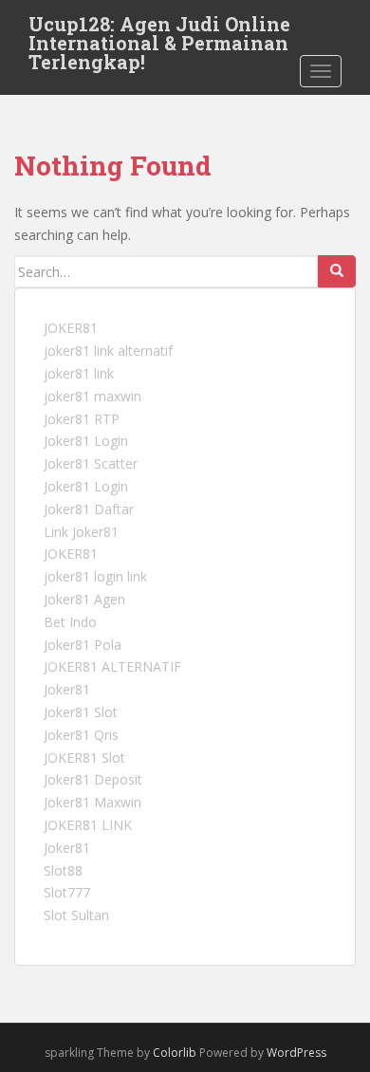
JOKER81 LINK (88, 825)
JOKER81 (71, 328)
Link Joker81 (81, 532)
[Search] (337, 271)
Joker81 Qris (81, 735)
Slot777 (67, 892)
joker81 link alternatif (108, 351)
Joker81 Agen (84, 599)
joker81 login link (95, 576)
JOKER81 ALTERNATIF (112, 666)
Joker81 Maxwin (92, 802)
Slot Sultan (76, 915)
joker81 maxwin (92, 396)
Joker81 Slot (81, 712)
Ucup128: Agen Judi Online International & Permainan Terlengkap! (159, 29)
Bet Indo (70, 622)
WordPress (296, 1052)
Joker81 (67, 689)
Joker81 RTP (82, 419)
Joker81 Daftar (89, 509)
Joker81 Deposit (93, 779)
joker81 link (79, 373)
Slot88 (63, 870)
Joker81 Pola (82, 645)
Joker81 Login (86, 441)
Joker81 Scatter (91, 463)
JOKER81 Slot (84, 758)
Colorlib (174, 1052)
